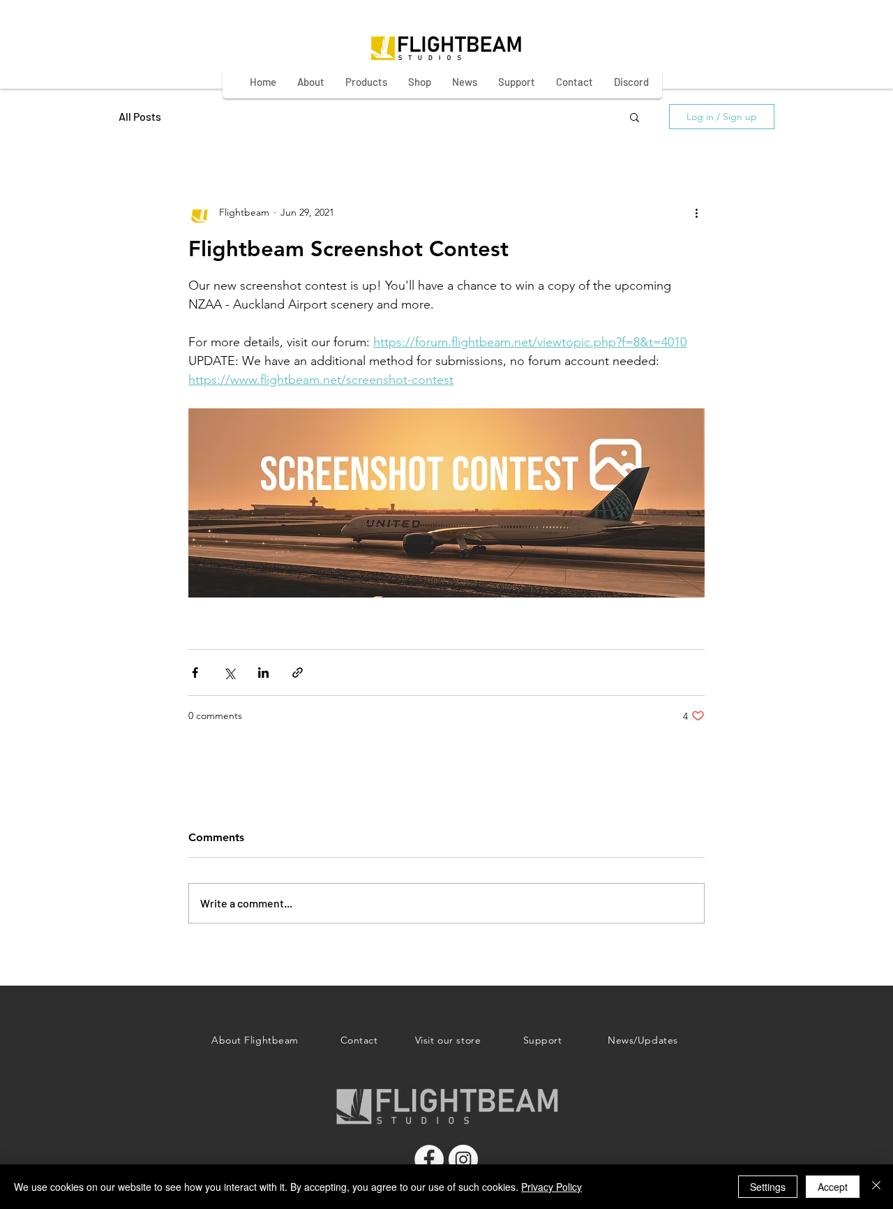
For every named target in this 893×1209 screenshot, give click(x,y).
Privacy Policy (551, 1187)
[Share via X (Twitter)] (229, 672)
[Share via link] (297, 672)
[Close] (876, 1186)
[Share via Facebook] (195, 672)
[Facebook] (429, 1159)
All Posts (140, 116)
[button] (634, 116)
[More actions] (696, 212)
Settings (768, 1187)
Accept (833, 1187)
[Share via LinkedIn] (263, 672)
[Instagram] (463, 1159)
